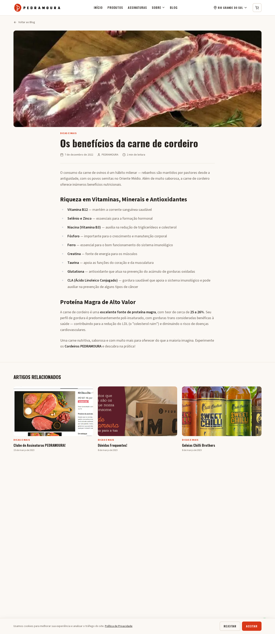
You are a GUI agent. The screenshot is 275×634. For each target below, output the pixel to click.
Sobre (156, 7)
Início (98, 7)
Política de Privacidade (118, 626)
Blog (174, 7)
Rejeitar (230, 626)
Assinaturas (137, 7)
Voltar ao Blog (26, 22)
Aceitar (251, 626)
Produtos (115, 7)
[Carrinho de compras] (257, 7)
